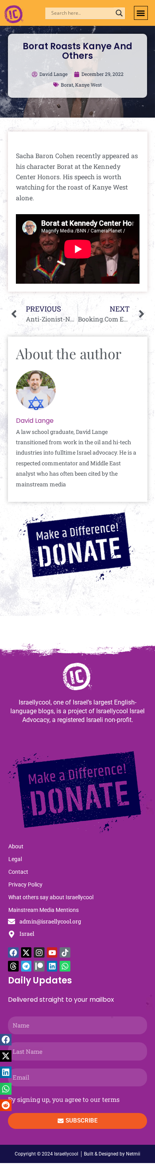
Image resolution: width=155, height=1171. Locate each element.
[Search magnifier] (119, 13)
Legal (15, 859)
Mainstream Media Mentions (43, 910)
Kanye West (88, 84)
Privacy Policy (25, 884)
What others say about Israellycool (50, 897)
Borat (67, 84)
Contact (18, 872)
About (15, 846)
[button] (141, 13)
